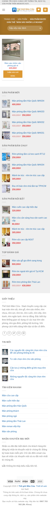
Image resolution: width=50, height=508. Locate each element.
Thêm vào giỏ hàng (13, 74)
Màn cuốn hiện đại (10, 401)
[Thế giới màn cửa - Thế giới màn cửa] (23, 9)
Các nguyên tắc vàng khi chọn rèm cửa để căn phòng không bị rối (28, 351)
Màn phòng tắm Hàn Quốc (14, 406)
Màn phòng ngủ (9, 416)
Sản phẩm (22, 19)
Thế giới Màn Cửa (27, 486)
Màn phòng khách (10, 411)
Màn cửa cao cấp (10, 395)
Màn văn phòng (9, 431)
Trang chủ (9, 19)
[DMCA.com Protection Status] (25, 477)
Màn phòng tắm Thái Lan (14, 421)
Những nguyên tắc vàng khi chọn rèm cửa (27, 377)
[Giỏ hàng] (45, 10)
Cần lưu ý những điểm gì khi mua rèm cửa (28, 369)
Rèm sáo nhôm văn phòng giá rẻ (13, 64)
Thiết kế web (41, 486)
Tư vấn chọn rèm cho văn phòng (25, 359)
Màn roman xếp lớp (11, 426)
